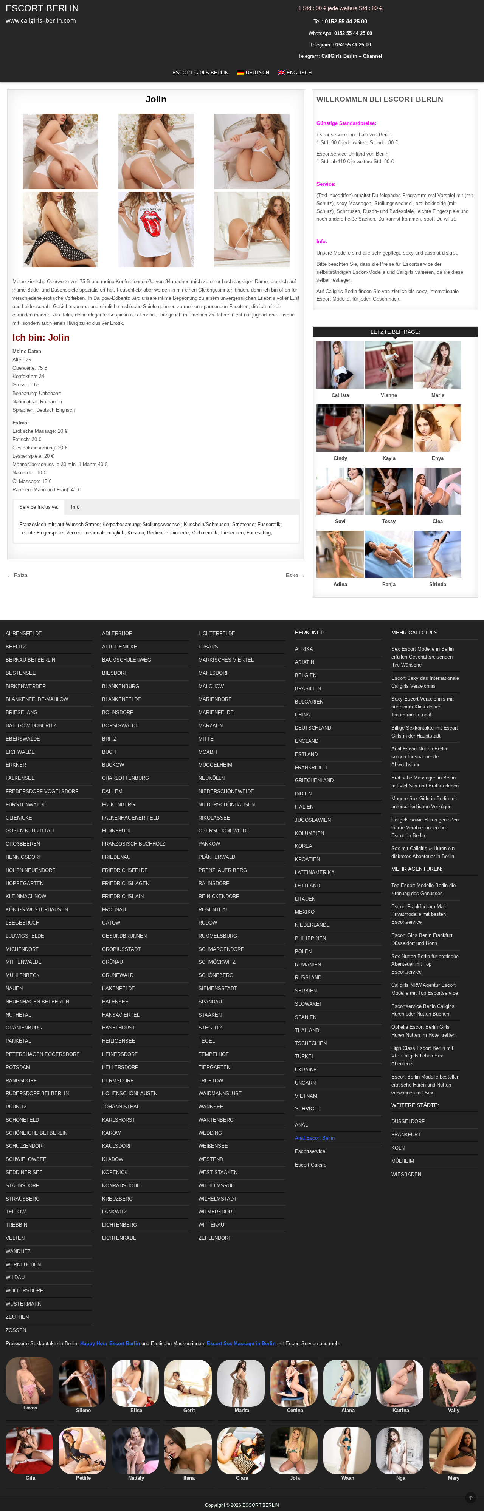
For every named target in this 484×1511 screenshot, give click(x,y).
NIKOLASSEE (214, 818)
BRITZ (109, 739)
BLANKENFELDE (121, 699)
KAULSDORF (117, 1146)
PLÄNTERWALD (217, 857)
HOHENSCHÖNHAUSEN (129, 1093)
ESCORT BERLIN (42, 8)
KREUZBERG (117, 1199)
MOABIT (208, 752)
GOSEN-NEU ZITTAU (30, 830)
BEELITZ (16, 647)
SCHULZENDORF (25, 1146)
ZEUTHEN (17, 1317)
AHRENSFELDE (24, 633)
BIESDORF (114, 673)
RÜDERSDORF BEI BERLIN (37, 1093)
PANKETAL (18, 1041)
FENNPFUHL (116, 830)
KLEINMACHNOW (26, 896)
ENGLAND (306, 741)
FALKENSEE (20, 778)
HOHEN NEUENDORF (30, 870)
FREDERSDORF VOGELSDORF (42, 791)
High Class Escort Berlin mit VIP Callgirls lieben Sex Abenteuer (422, 1056)
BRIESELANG (21, 712)
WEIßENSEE (213, 1146)
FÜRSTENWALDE (26, 804)
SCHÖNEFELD (22, 1120)
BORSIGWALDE (120, 725)
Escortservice (310, 1151)
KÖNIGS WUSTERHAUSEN (37, 909)
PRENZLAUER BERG (223, 870)
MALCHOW (211, 686)
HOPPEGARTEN (24, 883)
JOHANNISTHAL (121, 1107)
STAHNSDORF (22, 1185)
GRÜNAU (112, 962)
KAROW (111, 1133)
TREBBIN (16, 1225)
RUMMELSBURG (218, 936)
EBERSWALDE (23, 739)
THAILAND (307, 1030)
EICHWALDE (20, 752)
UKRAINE (306, 1070)
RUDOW (208, 923)
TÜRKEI (304, 1056)
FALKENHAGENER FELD (130, 818)
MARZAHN (211, 725)
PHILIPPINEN (310, 938)
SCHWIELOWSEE (26, 1159)
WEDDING (210, 1133)
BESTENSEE (21, 673)
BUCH (109, 752)
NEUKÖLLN (212, 778)
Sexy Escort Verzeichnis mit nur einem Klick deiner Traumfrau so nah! (422, 707)
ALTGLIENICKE (119, 647)
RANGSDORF (21, 1080)
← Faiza (17, 575)
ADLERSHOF (117, 633)
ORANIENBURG (24, 1028)
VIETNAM (306, 1096)
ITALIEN (304, 807)
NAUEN (14, 988)
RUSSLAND (308, 977)
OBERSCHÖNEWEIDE (224, 830)
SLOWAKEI (308, 1004)
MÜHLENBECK (23, 975)
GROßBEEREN (23, 844)
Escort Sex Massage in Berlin (241, 1343)
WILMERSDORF (217, 1212)
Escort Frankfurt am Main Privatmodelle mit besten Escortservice (419, 914)
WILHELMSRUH (216, 1185)
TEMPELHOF (214, 1054)
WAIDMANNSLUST (220, 1093)
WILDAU (15, 1277)
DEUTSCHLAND (313, 728)
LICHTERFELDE (217, 633)
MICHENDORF (22, 949)
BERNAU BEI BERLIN (30, 660)
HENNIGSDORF (24, 857)
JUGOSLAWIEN (313, 820)
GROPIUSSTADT (121, 949)
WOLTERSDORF (24, 1290)
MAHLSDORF (214, 673)
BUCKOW (113, 765)
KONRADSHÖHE (121, 1185)
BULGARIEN (309, 702)
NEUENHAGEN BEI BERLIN (37, 1002)
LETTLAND (307, 886)
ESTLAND (306, 754)
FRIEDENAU (116, 857)
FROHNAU (114, 909)
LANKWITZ (114, 1212)
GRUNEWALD (117, 975)
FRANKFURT (406, 1134)
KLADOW (112, 1159)
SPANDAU (210, 1002)
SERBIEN (306, 991)
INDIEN (303, 793)
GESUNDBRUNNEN (124, 936)
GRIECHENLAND (314, 780)
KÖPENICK (115, 1172)
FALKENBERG (118, 804)
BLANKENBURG (120, 686)
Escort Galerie (310, 1165)
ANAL (301, 1125)
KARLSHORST (118, 1120)
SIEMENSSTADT (218, 988)
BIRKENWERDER (26, 686)
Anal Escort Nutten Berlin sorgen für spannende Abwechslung (419, 756)
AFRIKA (304, 649)
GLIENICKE (19, 818)
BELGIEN (305, 675)
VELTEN (15, 1238)
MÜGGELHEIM (215, 765)
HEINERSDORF (120, 1054)
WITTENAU (211, 1225)
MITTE (206, 739)
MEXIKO (305, 912)
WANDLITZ (18, 1251)
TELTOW (16, 1212)
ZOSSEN (16, 1330)
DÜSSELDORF (408, 1121)
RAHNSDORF (214, 883)
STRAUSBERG (23, 1199)
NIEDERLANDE (312, 925)
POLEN (303, 951)
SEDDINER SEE (24, 1172)
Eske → (295, 575)
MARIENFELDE (216, 712)
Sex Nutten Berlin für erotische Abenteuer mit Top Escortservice (425, 964)
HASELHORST (118, 1028)
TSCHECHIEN (311, 1043)
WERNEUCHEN (23, 1264)
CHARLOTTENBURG (125, 778)
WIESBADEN (406, 1174)
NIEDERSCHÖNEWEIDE (226, 791)
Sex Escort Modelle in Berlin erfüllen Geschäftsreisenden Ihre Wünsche (422, 657)
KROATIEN (307, 859)
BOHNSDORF (117, 712)
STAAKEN (210, 1015)
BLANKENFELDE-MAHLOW (37, 699)
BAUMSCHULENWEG (126, 660)
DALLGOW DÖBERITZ (31, 725)
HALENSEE (115, 1002)
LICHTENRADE (119, 1238)
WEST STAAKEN (218, 1172)
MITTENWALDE (24, 962)
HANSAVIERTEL (121, 1015)
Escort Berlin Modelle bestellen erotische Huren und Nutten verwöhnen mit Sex (425, 1085)
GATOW (111, 923)
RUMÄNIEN (308, 965)
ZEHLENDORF (215, 1238)
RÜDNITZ (16, 1107)
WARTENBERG (216, 1120)
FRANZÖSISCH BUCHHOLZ (133, 844)
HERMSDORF (117, 1080)
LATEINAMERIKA (315, 872)
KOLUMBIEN (309, 833)
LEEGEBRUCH (22, 923)
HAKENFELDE (118, 988)
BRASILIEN (308, 688)
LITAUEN (305, 899)
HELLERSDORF (120, 1067)
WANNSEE (211, 1107)
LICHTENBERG (119, 1225)
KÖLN (398, 1148)
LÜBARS (208, 647)
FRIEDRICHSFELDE (125, 870)
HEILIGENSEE (118, 1041)
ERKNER (16, 765)
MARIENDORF (215, 699)
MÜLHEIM (402, 1161)
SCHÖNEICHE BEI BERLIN (36, 1133)
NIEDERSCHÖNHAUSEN (227, 804)
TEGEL (207, 1041)
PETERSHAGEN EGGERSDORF (42, 1054)
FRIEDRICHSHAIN (123, 896)
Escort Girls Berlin (200, 73)
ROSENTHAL (213, 909)
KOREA (303, 846)
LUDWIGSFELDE (25, 936)
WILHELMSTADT (218, 1199)
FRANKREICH (311, 767)
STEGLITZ (210, 1028)
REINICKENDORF (219, 896)
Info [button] (75, 507)
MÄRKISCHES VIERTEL (226, 660)
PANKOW (209, 844)
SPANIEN (305, 1017)
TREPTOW (211, 1080)
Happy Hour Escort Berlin (110, 1343)
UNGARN (305, 1083)
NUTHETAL (18, 1015)
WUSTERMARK (23, 1304)
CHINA (302, 715)
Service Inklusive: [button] (39, 507)
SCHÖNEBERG (216, 975)
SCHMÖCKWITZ (217, 962)
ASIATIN (304, 662)
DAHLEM (112, 791)
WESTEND (211, 1159)
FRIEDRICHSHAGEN (125, 883)
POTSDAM (18, 1067)
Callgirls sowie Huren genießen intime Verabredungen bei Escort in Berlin (425, 827)
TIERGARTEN (214, 1067)
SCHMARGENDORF (221, 949)
